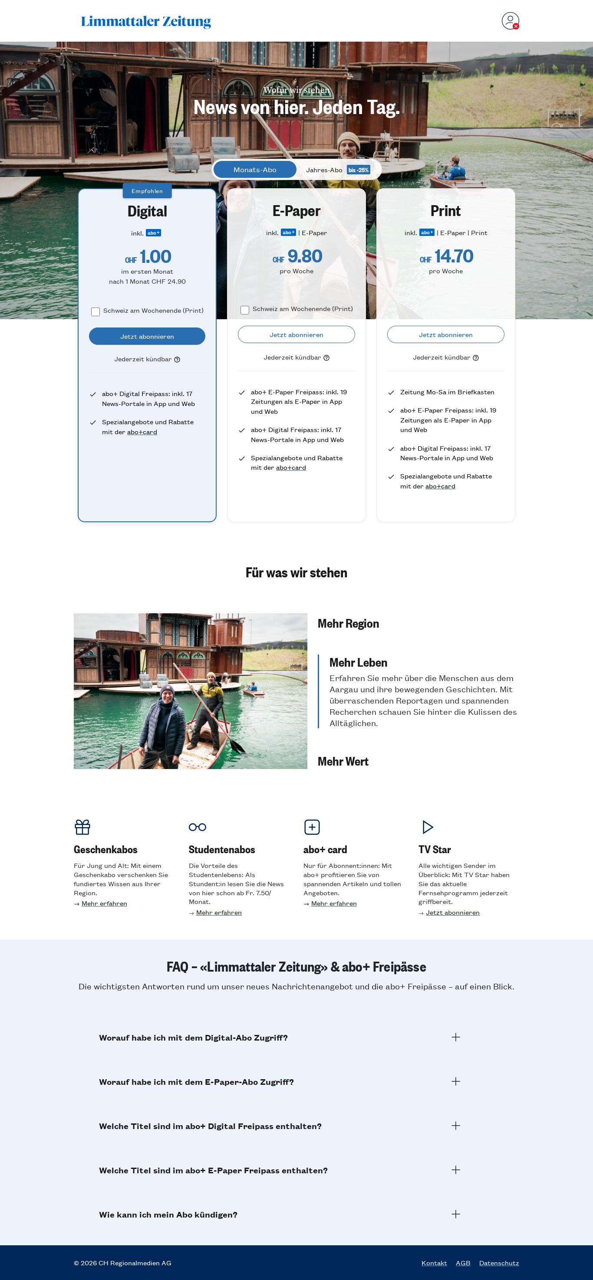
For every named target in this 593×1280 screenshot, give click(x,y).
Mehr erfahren (104, 902)
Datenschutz (499, 1263)
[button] (418, 622)
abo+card (142, 431)
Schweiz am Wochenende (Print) (153, 309)
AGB (463, 1263)
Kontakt (434, 1263)
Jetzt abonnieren (453, 912)
